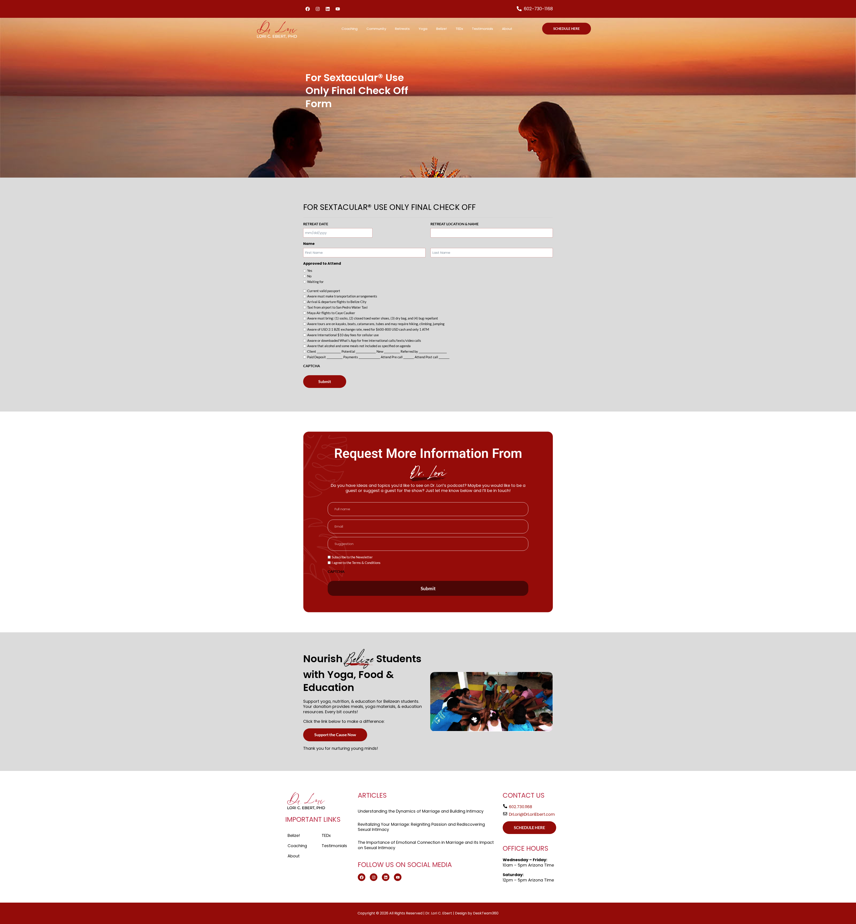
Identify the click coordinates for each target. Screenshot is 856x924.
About (507, 28)
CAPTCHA (311, 366)
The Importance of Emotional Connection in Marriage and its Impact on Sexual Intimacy (426, 845)
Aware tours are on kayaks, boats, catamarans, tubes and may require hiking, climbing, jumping (375, 324)
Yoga (423, 28)
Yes (309, 270)
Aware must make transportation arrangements (342, 296)
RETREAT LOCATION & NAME (454, 224)
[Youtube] (337, 8)
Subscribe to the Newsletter (352, 557)
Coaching (350, 28)
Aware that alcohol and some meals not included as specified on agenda (359, 346)
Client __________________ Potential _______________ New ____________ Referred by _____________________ (377, 351)
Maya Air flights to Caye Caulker (331, 313)
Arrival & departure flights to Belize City (336, 302)
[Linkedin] (327, 8)
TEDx (459, 28)
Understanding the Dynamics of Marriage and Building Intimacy (421, 811)
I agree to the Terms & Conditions (356, 563)
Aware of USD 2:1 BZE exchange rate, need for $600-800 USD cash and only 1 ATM (368, 329)
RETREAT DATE (315, 224)
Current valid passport (323, 291)
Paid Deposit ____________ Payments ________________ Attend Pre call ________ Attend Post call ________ (378, 357)
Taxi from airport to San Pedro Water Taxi (337, 307)
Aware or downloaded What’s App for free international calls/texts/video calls (364, 340)
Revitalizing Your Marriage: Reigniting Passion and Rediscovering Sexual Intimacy (421, 827)
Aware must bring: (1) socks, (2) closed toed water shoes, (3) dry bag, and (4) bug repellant (372, 318)
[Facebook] (307, 8)
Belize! (441, 28)
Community (376, 28)
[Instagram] (317, 8)
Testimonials (482, 28)
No (309, 276)
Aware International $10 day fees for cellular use (343, 335)
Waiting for (315, 282)
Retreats (402, 28)
